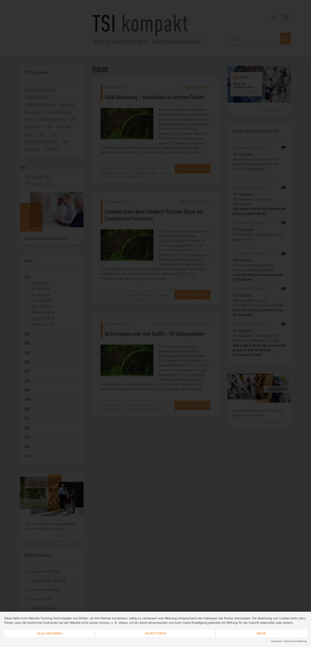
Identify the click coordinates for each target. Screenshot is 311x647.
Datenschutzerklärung (295, 641)
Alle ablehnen (49, 633)
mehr (261, 633)
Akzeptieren (155, 633)
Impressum (276, 641)
